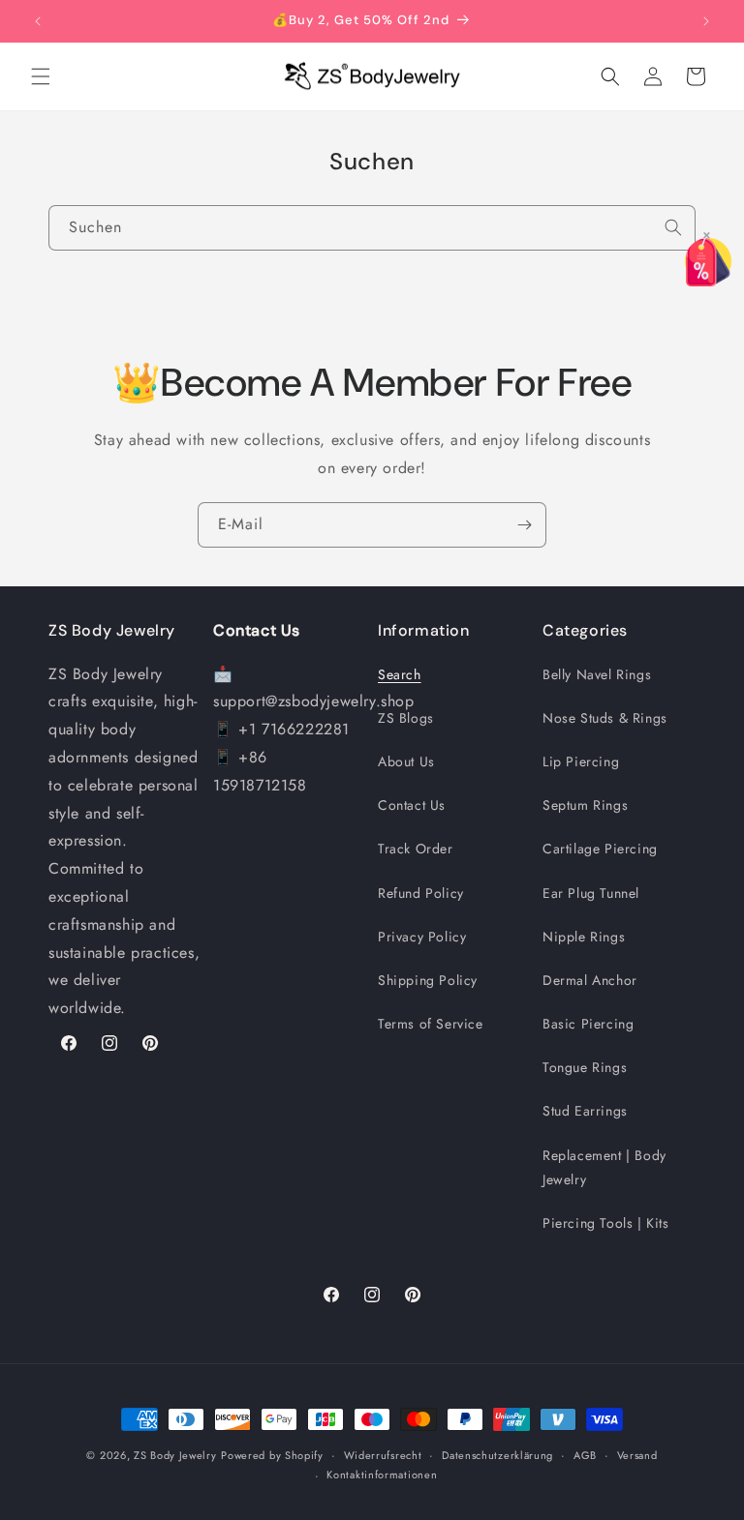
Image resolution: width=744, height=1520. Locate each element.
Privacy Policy (422, 936)
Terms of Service (430, 1023)
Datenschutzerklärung (497, 1455)
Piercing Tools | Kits (605, 1223)
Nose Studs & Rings (604, 718)
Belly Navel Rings (596, 674)
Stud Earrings (585, 1110)
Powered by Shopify (272, 1455)
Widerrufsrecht (383, 1455)
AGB (585, 1455)
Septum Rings (585, 805)
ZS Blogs (406, 718)
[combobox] (372, 228)
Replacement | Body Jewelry (604, 1167)
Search (399, 674)
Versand (637, 1455)
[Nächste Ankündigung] (706, 21)
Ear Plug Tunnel (590, 893)
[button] (40, 76)
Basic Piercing (588, 1023)
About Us (406, 761)
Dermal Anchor (589, 980)
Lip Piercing (580, 761)
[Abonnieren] (524, 525)
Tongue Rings (584, 1067)
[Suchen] (673, 227)
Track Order (415, 848)
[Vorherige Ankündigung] (37, 21)
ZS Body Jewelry (175, 1455)
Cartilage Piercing (600, 848)
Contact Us (412, 805)
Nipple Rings (583, 936)
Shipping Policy (428, 980)
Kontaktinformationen (381, 1474)
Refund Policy (421, 893)
